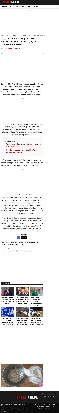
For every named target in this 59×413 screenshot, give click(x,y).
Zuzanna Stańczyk (8, 48)
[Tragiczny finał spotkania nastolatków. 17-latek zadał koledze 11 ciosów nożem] (7, 312)
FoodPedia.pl (52, 396)
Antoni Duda (20, 242)
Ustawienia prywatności (44, 408)
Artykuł (8, 35)
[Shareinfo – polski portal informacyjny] (11, 2)
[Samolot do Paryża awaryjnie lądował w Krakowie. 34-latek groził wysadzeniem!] (36, 312)
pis (37, 242)
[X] (22, 237)
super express (15, 244)
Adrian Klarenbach (6, 242)
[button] (56, 6)
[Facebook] (18, 237)
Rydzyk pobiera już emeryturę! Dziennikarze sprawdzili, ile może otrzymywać (36, 301)
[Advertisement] (29, 22)
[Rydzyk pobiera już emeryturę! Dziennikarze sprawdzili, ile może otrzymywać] (36, 291)
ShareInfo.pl (3, 35)
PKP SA (9, 244)
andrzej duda (14, 242)
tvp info (21, 244)
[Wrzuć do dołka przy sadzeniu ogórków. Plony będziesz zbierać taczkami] (22, 312)
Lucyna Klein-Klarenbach (30, 242)
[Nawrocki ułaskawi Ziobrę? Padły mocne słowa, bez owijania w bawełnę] (7, 291)
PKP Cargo (4, 244)
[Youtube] (52, 394)
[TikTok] (45, 394)
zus (25, 244)
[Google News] (56, 394)
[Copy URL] (25, 237)
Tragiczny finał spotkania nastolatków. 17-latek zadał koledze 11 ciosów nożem (7, 322)
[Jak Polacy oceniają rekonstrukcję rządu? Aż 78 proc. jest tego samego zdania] (22, 291)
